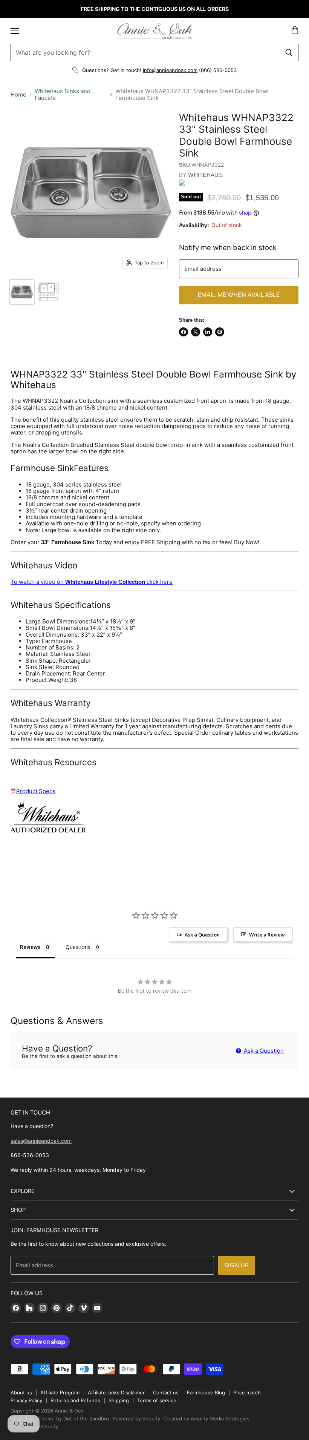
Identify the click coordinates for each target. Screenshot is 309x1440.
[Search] (289, 52)
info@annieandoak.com (170, 70)
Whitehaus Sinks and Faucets (62, 94)
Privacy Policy (26, 1400)
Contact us (166, 1392)
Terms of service (156, 1400)
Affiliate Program (60, 1392)
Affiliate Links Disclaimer (116, 1392)
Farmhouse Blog (206, 1392)
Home (18, 94)
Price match (247, 1392)
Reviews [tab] (30, 946)
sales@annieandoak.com (41, 1141)
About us (21, 1392)
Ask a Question (263, 1050)
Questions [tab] (78, 946)
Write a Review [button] (267, 934)
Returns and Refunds (75, 1400)
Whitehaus (205, 175)
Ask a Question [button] (202, 934)
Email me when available (239, 294)
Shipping (119, 1400)
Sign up (236, 1265)
